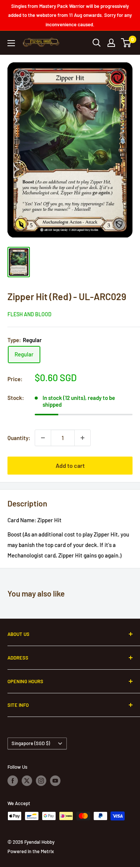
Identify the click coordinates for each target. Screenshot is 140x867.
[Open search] (97, 43)
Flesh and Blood (29, 314)
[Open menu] (11, 43)
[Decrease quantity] (43, 438)
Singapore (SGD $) (31, 743)
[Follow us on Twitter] (27, 780)
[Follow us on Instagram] (41, 780)
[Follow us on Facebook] (12, 780)
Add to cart (70, 465)
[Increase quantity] (82, 438)
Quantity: (18, 437)
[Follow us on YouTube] (55, 780)
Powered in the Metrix (30, 851)
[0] (126, 42)
